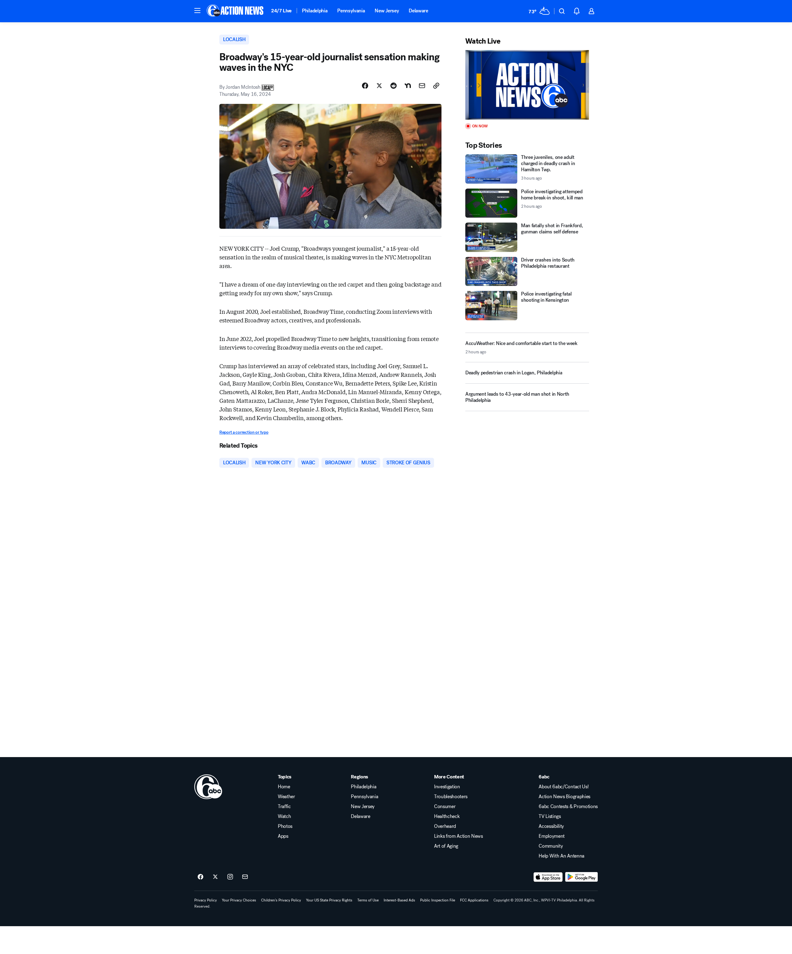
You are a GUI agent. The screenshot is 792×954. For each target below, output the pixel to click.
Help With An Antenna (561, 856)
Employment (552, 836)
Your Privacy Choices (239, 900)
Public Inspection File (437, 900)
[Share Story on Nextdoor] (407, 85)
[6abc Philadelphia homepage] (235, 11)
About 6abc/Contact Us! (563, 786)
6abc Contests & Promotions (568, 806)
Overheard (445, 826)
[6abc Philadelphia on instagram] (230, 877)
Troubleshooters (450, 796)
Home (284, 786)
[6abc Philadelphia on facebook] (200, 877)
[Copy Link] (436, 85)
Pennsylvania (351, 10)
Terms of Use (368, 900)
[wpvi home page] (208, 786)
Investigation (447, 786)
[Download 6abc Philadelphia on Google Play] (581, 877)
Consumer (444, 806)
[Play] (527, 85)
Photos (285, 826)
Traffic (284, 806)
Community (551, 846)
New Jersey (387, 10)
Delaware (418, 10)
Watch (284, 816)
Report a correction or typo (243, 432)
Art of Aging (446, 846)
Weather (286, 796)
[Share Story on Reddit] (393, 85)
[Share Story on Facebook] (365, 85)
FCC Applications (474, 900)
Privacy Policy (205, 900)
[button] (197, 10)
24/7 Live (281, 10)
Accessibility (551, 826)
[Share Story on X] (379, 85)
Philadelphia (314, 10)
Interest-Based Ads (399, 900)
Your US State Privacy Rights (329, 900)
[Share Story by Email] (422, 85)
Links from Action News (458, 836)
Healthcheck (446, 816)
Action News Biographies (564, 796)
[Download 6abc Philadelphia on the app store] (548, 877)
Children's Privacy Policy (281, 900)
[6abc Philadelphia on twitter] (215, 877)
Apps (283, 836)
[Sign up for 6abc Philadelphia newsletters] (245, 877)
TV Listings (550, 816)
